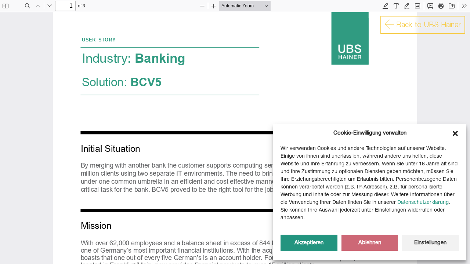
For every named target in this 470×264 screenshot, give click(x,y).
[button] (455, 133)
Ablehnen (369, 243)
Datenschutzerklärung (423, 202)
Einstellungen (430, 243)
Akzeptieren (308, 243)
